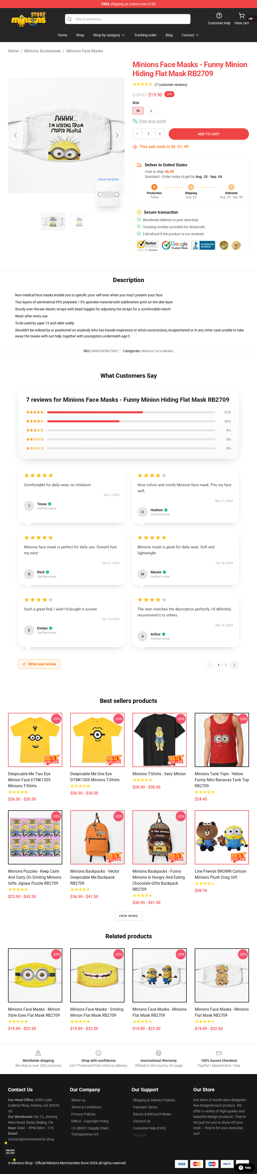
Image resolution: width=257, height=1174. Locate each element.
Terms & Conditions (86, 1107)
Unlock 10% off (10, 1151)
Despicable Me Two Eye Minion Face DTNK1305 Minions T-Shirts (29, 779)
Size (136, 103)
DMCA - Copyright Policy (90, 1121)
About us (78, 1100)
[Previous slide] (16, 135)
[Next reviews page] (234, 665)
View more (128, 916)
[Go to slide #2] (79, 221)
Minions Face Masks (85, 51)
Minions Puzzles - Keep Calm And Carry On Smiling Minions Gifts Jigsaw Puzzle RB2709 (34, 877)
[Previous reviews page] (210, 665)
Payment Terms (145, 1107)
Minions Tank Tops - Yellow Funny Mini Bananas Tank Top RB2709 (222, 779)
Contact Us (141, 1121)
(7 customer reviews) (171, 85)
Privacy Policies (83, 1114)
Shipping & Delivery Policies (154, 1100)
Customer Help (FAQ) (149, 1128)
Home (13, 51)
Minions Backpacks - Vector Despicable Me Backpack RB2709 (94, 877)
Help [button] (248, 1167)
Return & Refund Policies (152, 1114)
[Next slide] (116, 135)
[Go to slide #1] (53, 221)
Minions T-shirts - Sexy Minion (159, 773)
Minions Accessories (42, 51)
